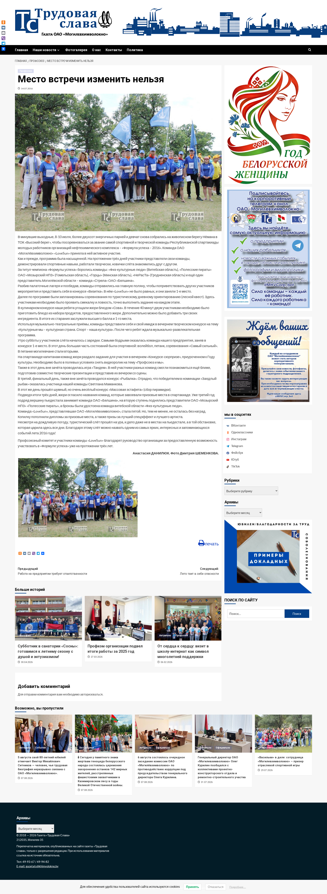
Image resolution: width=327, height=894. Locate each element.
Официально (163, 747)
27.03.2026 (97, 657)
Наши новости (44, 50)
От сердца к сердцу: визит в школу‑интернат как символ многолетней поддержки (183, 651)
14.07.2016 (27, 88)
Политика (135, 50)
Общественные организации (35, 630)
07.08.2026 (27, 778)
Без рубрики (86, 747)
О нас (96, 50)
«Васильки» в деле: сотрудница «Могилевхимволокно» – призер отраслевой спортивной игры (281, 761)
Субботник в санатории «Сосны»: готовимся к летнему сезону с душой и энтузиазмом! (48, 651)
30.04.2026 (27, 662)
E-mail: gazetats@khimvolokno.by (37, 866)
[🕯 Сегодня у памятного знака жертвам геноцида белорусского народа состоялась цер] (103, 734)
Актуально (95, 635)
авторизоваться (91, 694)
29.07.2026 (267, 770)
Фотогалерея (76, 50)
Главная (21, 50)
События (40, 747)
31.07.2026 (207, 782)
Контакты (114, 50)
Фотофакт (25, 635)
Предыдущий (52, 571)
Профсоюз (25, 71)
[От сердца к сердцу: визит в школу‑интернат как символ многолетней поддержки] (188, 618)
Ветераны (25, 747)
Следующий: (199, 571)
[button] (309, 50)
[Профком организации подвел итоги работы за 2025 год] (118, 618)
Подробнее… (237, 887)
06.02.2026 (166, 662)
